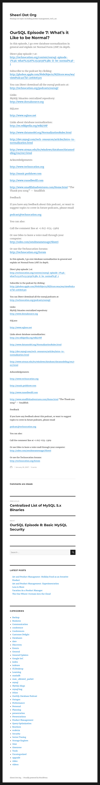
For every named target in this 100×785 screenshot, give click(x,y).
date (14, 641)
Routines (16, 727)
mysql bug (17, 689)
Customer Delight (20, 634)
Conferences (18, 631)
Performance (18, 703)
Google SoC (17, 658)
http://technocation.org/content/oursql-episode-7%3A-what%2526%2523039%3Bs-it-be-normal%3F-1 (42, 61)
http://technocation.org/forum (28, 252)
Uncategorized (19, 754)
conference (17, 627)
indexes (16, 665)
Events (34, 467)
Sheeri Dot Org (23, 15)
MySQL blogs (18, 686)
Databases (17, 638)
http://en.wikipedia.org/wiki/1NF (29, 125)
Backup (15, 617)
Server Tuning (19, 737)
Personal (16, 706)
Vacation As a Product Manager (27, 590)
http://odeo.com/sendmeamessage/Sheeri (34, 241)
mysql (15, 682)
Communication (20, 624)
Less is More (18, 587)
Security (16, 733)
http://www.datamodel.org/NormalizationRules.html (40, 132)
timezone (17, 747)
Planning (16, 710)
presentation (18, 713)
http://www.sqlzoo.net (23, 115)
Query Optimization (21, 723)
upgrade (16, 757)
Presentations (19, 716)
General (16, 651)
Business (16, 621)
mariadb (16, 675)
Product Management (22, 720)
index (15, 662)
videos (15, 764)
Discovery (17, 645)
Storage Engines (20, 740)
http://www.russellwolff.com (26, 180)
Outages (16, 699)
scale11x (16, 730)
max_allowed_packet (23, 679)
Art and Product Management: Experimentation (35, 583)
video (15, 761)
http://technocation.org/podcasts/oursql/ (34, 88)
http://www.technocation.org (27, 166)
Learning (16, 672)
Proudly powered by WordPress (35, 778)
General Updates (20, 655)
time (14, 744)
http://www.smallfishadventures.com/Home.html (39, 187)
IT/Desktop (17, 669)
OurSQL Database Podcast (24, 696)
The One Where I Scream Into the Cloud (31, 594)
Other (15, 692)
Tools (15, 751)
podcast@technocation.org (25, 214)
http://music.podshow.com (25, 173)
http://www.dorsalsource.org (27, 101)
